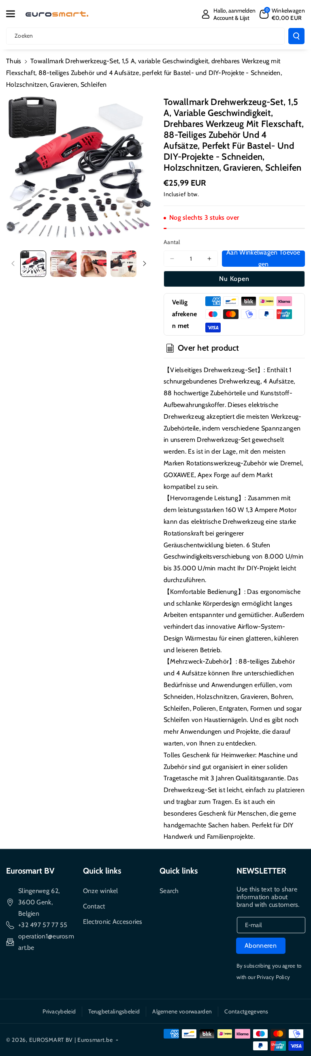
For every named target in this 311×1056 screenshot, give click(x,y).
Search (169, 891)
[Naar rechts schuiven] (144, 263)
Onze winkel (100, 891)
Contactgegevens (246, 1011)
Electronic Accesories (113, 921)
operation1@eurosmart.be (46, 941)
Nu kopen (234, 279)
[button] (15, 13)
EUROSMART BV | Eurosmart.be (71, 1039)
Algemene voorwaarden (182, 1011)
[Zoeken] (296, 36)
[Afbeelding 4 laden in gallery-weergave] (123, 263)
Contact (94, 906)
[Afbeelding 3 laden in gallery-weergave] (94, 263)
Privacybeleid (59, 1011)
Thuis (13, 61)
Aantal (172, 242)
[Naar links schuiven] (13, 263)
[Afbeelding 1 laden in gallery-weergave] (33, 263)
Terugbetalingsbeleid (114, 1011)
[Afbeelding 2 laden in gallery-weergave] (63, 263)
